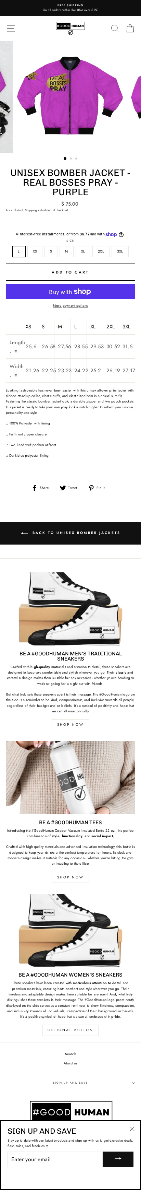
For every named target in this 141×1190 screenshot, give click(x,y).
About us (70, 1063)
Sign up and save (70, 1083)
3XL (120, 251)
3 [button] (77, 159)
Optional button (70, 1029)
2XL (101, 251)
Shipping (31, 210)
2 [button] (71, 159)
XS (35, 251)
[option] (70, 8)
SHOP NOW (70, 724)
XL (83, 251)
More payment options (70, 305)
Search (70, 1054)
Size (70, 241)
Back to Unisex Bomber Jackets (75, 532)
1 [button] (65, 159)
